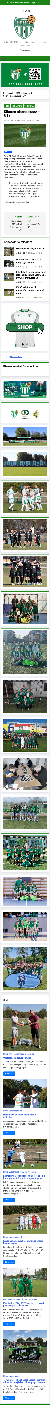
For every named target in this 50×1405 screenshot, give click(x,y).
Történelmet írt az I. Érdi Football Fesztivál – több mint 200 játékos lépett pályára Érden (24, 1381)
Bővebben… (9, 1074)
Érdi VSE (9, 120)
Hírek (7, 106)
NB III (22, 1111)
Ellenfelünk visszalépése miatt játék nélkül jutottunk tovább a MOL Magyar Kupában (31, 275)
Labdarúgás (17, 106)
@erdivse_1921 (15, 357)
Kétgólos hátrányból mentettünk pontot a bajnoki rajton (23, 3)
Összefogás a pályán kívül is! (30, 248)
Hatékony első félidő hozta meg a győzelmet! (19, 1115)
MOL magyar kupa (28, 1172)
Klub (10, 1054)
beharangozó (9, 1299)
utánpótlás (29, 106)
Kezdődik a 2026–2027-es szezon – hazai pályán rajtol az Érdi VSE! (23, 1304)
